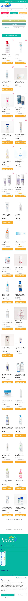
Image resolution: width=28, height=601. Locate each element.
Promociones (4, 13)
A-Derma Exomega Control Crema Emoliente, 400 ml (7, 482)
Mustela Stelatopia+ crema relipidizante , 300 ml (7, 429)
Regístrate (7, 1)
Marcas (14, 13)
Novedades (22, 13)
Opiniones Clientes (1, 558)
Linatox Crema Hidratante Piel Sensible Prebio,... (7, 109)
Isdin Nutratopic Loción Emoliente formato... (20, 296)
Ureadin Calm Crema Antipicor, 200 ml (6, 269)
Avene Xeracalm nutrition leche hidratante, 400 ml (7, 455)
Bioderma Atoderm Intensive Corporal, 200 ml (7, 508)
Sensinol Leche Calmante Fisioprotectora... (19, 162)
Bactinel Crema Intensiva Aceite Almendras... (19, 83)
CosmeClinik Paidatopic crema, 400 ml (20, 402)
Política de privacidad (21, 578)
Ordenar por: (5, 27)
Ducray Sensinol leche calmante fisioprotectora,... (19, 455)
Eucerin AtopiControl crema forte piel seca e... (20, 56)
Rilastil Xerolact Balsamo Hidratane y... (7, 216)
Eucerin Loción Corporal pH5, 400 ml (7, 56)
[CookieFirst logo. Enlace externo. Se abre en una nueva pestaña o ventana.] (1, 579)
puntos (15, 1)
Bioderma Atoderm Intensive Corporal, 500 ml (7, 322)
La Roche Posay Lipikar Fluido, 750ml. (6, 296)
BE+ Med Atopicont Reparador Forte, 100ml (20, 189)
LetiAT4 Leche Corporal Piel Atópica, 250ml (6, 242)
